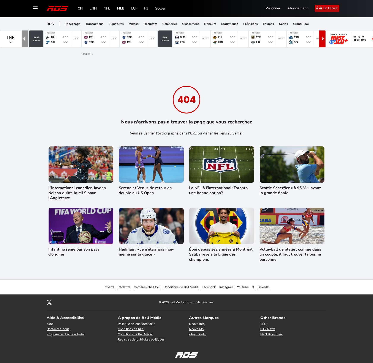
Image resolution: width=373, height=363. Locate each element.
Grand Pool (301, 24)
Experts (108, 287)
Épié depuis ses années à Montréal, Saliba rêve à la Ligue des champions (221, 254)
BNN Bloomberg (271, 334)
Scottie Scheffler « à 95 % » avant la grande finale (290, 190)
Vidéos (134, 24)
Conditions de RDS (131, 329)
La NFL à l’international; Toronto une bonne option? (218, 190)
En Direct (330, 8)
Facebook (209, 287)
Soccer (160, 8)
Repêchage (72, 24)
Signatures (116, 24)
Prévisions (250, 24)
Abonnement (297, 8)
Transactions (94, 24)
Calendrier (169, 24)
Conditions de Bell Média (181, 287)
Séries (283, 24)
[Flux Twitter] (49, 302)
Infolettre (124, 287)
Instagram (226, 287)
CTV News (267, 329)
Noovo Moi (196, 329)
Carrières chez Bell (147, 287)
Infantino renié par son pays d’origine (74, 252)
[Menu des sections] (35, 8)
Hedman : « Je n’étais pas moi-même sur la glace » (146, 252)
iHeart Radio (197, 334)
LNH (93, 8)
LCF (134, 8)
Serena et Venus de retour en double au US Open (145, 190)
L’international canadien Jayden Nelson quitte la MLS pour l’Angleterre (77, 193)
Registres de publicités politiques (141, 339)
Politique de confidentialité (136, 324)
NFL (107, 8)
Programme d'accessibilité (65, 334)
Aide (50, 324)
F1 (146, 8)
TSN (263, 324)
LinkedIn (264, 287)
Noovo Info (197, 324)
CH (80, 8)
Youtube (243, 287)
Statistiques (229, 24)
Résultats (150, 24)
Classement (190, 24)
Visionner (273, 8)
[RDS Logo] (57, 8)
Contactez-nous (58, 329)
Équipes (268, 24)
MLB (120, 8)
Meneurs (210, 24)
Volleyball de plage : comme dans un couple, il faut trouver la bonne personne (290, 254)
